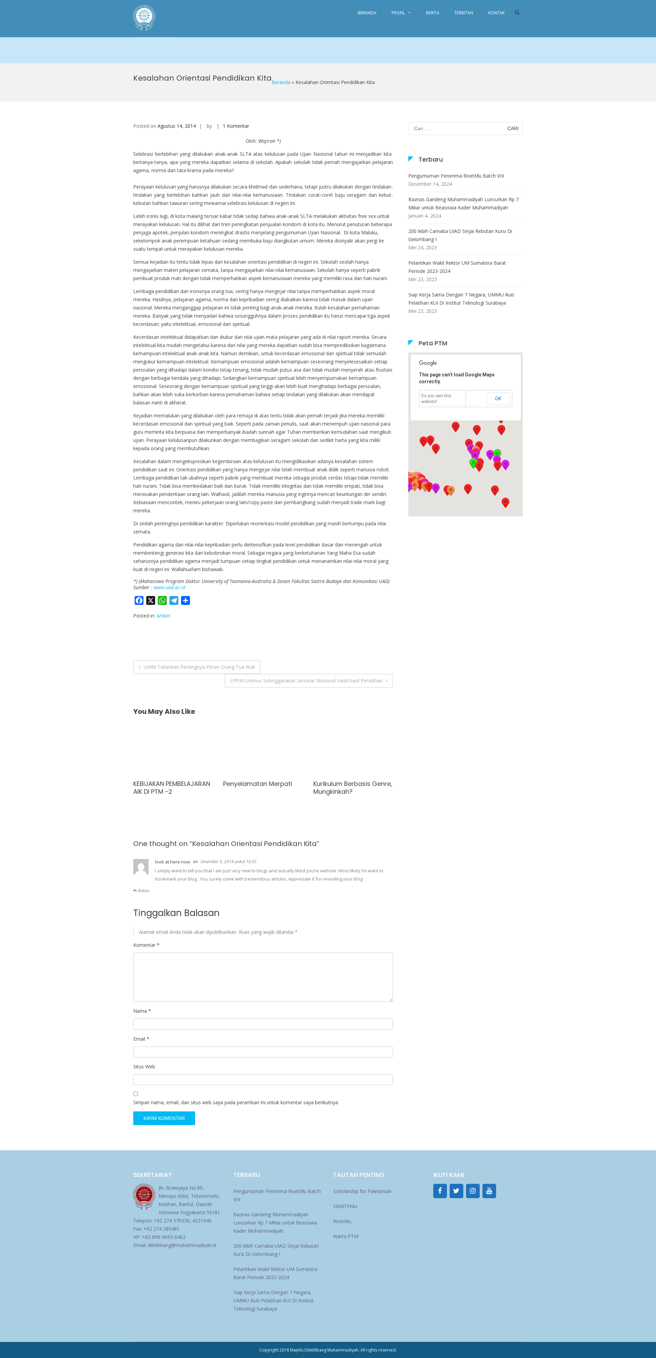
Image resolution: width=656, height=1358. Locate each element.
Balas (143, 890)
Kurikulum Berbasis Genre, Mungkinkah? (262, 787)
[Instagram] (473, 1191)
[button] (497, 465)
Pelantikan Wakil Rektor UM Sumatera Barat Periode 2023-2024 (457, 267)
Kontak (496, 13)
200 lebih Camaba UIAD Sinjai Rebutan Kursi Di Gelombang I (460, 235)
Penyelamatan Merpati (167, 783)
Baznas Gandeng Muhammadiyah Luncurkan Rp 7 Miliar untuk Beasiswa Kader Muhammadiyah (463, 203)
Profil (398, 13)
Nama (142, 1011)
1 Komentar (236, 126)
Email (141, 1039)
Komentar (146, 945)
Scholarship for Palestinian (362, 1191)
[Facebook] (440, 1191)
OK (498, 398)
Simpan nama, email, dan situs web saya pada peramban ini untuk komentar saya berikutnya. (236, 1102)
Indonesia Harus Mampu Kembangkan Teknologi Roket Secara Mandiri (350, 791)
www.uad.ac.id (169, 587)
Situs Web (144, 1066)
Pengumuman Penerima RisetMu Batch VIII (456, 175)
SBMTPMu (345, 1206)
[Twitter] (456, 1191)
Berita (432, 13)
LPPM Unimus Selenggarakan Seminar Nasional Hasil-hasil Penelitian (306, 680)
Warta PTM (345, 1236)
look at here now (172, 862)
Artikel (163, 615)
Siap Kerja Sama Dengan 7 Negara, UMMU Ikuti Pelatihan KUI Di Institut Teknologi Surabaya (461, 298)
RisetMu (342, 1221)
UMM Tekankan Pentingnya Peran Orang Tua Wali (199, 667)
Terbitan (463, 13)
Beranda (367, 13)
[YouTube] (489, 1191)
